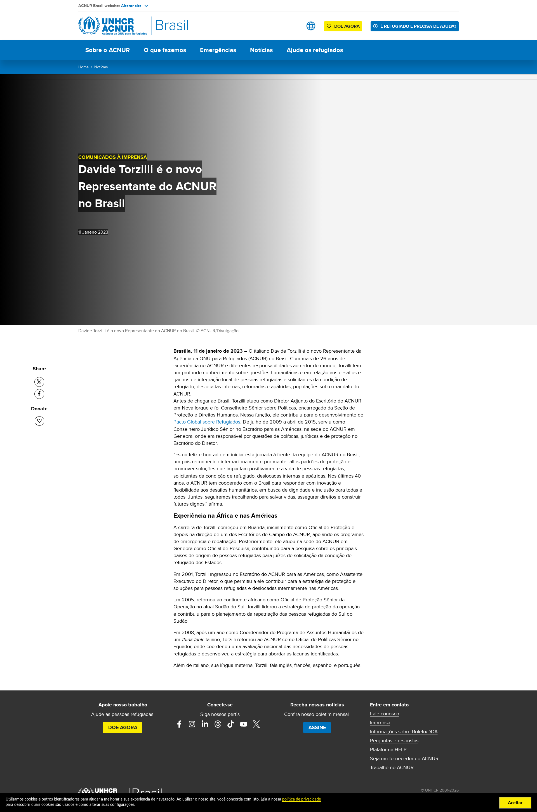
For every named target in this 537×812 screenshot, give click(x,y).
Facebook (179, 724)
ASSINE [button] (317, 727)
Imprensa (380, 723)
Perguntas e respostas (394, 740)
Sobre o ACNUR (107, 50)
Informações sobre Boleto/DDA (404, 732)
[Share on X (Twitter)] (39, 382)
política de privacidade (301, 799)
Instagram (192, 724)
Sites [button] (310, 26)
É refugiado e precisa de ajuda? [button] (418, 26)
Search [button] (293, 26)
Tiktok (230, 724)
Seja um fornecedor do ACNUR (404, 758)
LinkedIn (205, 724)
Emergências (218, 50)
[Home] (117, 26)
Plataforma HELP (388, 749)
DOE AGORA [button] (347, 26)
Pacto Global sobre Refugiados (206, 421)
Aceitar (515, 803)
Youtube (243, 724)
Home (83, 67)
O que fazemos (165, 50)
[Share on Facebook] (39, 394)
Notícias (261, 50)
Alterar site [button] (131, 5)
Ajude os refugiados (315, 50)
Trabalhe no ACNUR (392, 767)
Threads (218, 724)
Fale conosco (384, 714)
